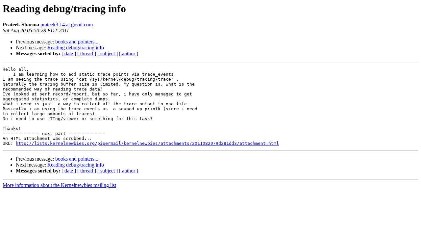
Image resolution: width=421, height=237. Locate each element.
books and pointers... (76, 41)
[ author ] (128, 53)
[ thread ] (86, 53)
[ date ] (69, 53)
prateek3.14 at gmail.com (66, 24)
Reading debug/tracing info (75, 47)
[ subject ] (107, 53)
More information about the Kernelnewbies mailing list (59, 185)
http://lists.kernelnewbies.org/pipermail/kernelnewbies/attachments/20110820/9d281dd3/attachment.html (147, 143)
